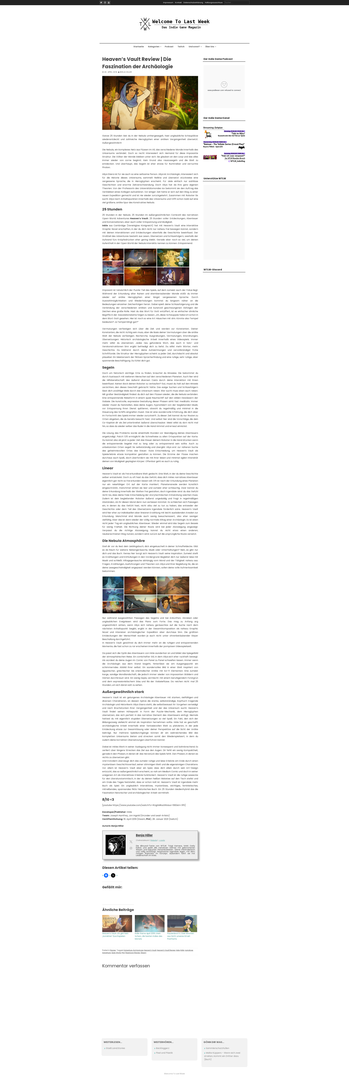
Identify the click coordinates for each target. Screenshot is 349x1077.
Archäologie (138, 950)
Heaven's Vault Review (166, 950)
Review (113, 950)
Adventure (128, 950)
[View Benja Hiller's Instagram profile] (131, 848)
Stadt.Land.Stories (115, 1048)
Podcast (169, 46)
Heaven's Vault (150, 950)
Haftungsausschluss (214, 2)
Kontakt (178, 2)
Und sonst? (194, 46)
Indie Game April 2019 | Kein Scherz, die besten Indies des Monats (148, 936)
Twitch (181, 46)
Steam (143, 953)
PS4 (123, 953)
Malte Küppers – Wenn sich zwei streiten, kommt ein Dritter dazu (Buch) (222, 1056)
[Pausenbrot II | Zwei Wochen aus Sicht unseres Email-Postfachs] (182, 923)
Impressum (168, 2)
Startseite (138, 46)
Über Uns (209, 46)
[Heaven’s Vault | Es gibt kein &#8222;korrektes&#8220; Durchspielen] (117, 923)
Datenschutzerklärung (193, 2)
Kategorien (153, 46)
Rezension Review (132, 953)
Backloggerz (162, 1048)
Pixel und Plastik (164, 1052)
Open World (116, 953)
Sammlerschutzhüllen (217, 1048)
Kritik (182, 950)
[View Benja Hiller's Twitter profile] (131, 841)
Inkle (178, 950)
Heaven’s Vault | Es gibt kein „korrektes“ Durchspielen (115, 935)
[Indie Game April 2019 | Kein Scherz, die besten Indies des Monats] (150, 923)
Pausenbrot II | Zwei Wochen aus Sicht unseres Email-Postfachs (180, 936)
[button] (113, 254)
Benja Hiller (126, 72)
